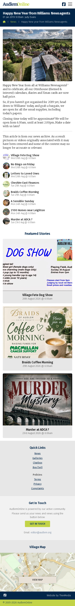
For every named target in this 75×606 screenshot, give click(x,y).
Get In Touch (37, 523)
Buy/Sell (38, 467)
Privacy (37, 484)
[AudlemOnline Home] (17, 4)
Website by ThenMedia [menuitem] (59, 595)
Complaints (37, 488)
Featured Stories (37, 234)
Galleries (37, 458)
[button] (70, 4)
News (13, 21)
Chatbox (37, 462)
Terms (37, 479)
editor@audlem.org (41, 532)
